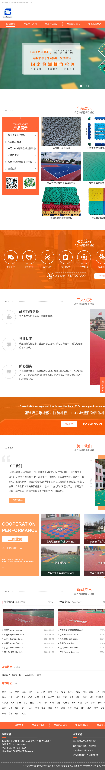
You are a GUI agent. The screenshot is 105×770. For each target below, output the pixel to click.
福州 (17, 708)
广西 (43, 691)
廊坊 (85, 697)
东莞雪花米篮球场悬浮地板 (71, 630)
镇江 (93, 702)
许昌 (4, 713)
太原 (91, 697)
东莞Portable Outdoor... (14, 643)
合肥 (4, 708)
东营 (76, 708)
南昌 (43, 708)
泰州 (100, 702)
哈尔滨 (5, 702)
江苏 (98, 691)
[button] (81, 86)
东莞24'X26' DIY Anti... (14, 652)
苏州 (52, 702)
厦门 (24, 708)
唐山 (58, 697)
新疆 (24, 697)
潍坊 (89, 708)
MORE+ (50, 601)
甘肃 (30, 691)
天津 (17, 697)
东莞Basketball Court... (69, 634)
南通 (58, 702)
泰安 (102, 708)
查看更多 (12, 168)
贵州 (50, 691)
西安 (19, 702)
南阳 (10, 713)
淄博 (63, 708)
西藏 (30, 697)
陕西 (4, 697)
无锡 (32, 702)
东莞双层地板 (14, 141)
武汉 (24, 713)
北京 (10, 691)
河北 (63, 691)
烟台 (83, 708)
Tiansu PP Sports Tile (11, 674)
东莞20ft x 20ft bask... (69, 638)
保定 (71, 697)
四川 (10, 697)
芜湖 (10, 708)
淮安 (73, 702)
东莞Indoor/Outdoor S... (14, 647)
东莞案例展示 (73, 24)
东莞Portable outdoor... (14, 630)
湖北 (85, 691)
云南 (37, 697)
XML (31, 2)
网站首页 (10, 24)
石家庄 (51, 697)
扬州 (86, 702)
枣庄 (70, 708)
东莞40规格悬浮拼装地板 (20, 161)
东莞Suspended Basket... (15, 634)
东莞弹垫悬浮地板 (16, 135)
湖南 (91, 691)
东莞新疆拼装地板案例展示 (61, 573)
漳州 (37, 708)
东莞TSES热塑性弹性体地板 (22, 148)
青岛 (56, 708)
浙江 (43, 697)
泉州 (30, 708)
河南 (78, 691)
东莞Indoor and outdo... (70, 647)
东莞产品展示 (51, 24)
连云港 (66, 702)
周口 (17, 713)
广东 (37, 691)
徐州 (39, 702)
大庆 (12, 702)
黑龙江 (70, 691)
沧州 (78, 697)
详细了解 (16, 500)
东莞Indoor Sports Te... (14, 638)
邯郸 (65, 697)
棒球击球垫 (13, 155)
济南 (50, 708)
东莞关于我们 (30, 24)
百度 (39, 674)
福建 (24, 691)
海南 (56, 691)
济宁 (96, 708)
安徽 (4, 691)
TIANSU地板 (29, 674)
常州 (45, 702)
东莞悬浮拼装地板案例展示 (61, 541)
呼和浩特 (99, 697)
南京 (25, 702)
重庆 (17, 691)
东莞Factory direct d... (69, 643)
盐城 (80, 702)
